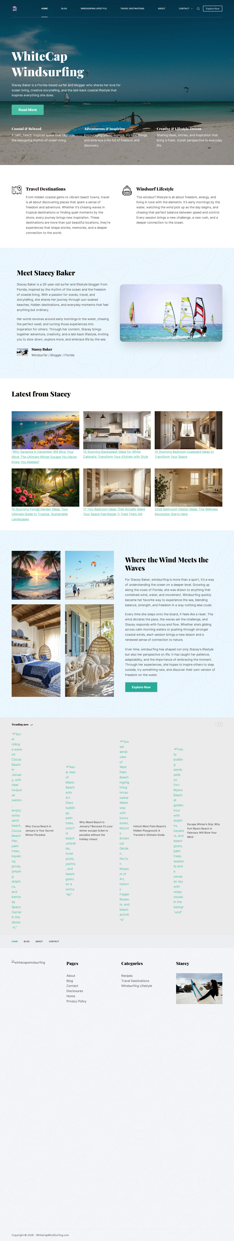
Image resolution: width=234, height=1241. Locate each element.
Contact (184, 8)
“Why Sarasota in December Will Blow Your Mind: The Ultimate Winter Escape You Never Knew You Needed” (44, 457)
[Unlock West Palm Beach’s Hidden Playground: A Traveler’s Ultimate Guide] (125, 830)
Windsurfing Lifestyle (94, 8)
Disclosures (74, 991)
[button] (171, 313)
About (161, 8)
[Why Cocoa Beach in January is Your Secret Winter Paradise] (17, 831)
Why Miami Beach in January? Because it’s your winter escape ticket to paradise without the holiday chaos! (96, 831)
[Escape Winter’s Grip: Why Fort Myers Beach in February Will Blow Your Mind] (179, 831)
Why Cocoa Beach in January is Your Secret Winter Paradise (39, 830)
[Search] (198, 8)
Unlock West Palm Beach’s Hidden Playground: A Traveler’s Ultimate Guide (149, 830)
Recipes (127, 975)
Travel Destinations (132, 8)
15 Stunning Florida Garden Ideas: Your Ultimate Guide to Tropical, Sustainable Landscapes (40, 514)
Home (44, 8)
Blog (64, 8)
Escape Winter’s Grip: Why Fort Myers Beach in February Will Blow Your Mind (203, 831)
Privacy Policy (76, 1001)
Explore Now (212, 8)
